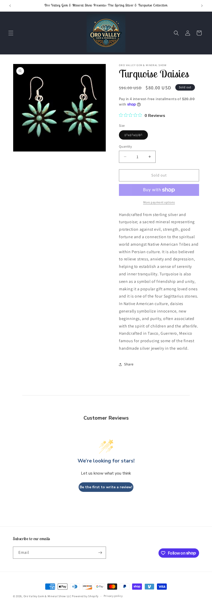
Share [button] (129, 364)
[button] (11, 33)
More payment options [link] (159, 202)
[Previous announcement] (10, 5)
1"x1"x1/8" (136, 136)
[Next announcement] (202, 5)
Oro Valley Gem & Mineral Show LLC (47, 596)
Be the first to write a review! (106, 487)
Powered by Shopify (85, 596)
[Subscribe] (100, 553)
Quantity (125, 146)
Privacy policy (113, 596)
